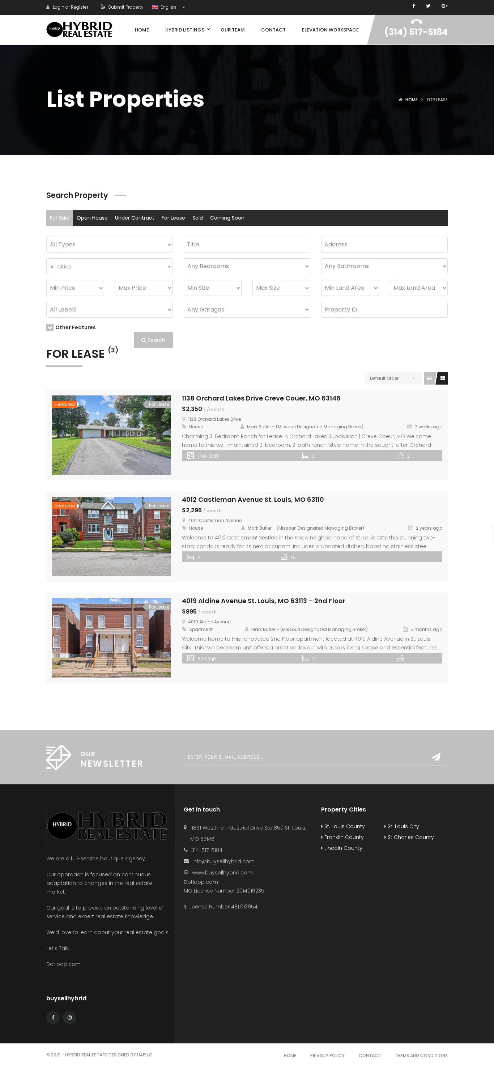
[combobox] (109, 266)
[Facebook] (413, 6)
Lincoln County (342, 848)
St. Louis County (344, 826)
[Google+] (445, 6)
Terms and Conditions (421, 1055)
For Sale (59, 217)
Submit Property (125, 7)
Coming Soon (227, 217)
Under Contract (134, 217)
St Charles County (410, 837)
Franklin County (343, 837)
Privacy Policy (327, 1055)
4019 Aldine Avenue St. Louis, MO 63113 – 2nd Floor (263, 600)
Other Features (75, 327)
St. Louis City (402, 826)
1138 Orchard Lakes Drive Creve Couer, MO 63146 (261, 398)
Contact (370, 1055)
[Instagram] (69, 1017)
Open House (92, 217)
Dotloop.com (64, 964)
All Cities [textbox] (60, 266)
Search (155, 340)
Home (411, 100)
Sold (197, 217)
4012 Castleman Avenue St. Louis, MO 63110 (253, 499)
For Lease (173, 217)
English (167, 7)
